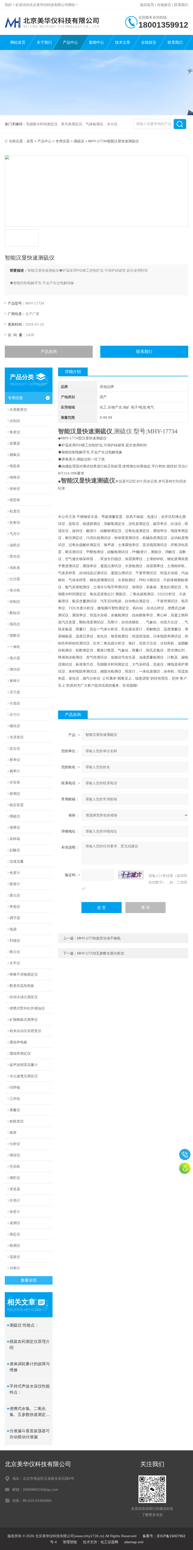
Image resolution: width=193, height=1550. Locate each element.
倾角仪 (15, 477)
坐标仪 (15, 489)
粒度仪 (15, 511)
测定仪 (15, 1234)
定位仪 (15, 748)
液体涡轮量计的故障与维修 (30, 1367)
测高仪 (15, 624)
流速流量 (17, 861)
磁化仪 (15, 726)
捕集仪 (15, 455)
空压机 (15, 1166)
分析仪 (15, 1144)
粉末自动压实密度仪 (25, 1031)
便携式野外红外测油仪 (27, 1008)
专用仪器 (63, 141)
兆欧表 (15, 568)
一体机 (15, 647)
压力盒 (15, 692)
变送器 (15, 1189)
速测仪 (15, 1223)
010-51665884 (184, 1154)
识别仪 (15, 421)
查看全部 (29, 1280)
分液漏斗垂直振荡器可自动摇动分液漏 (30, 1434)
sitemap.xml (133, 1542)
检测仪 (15, 1245)
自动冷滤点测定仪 (24, 997)
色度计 (15, 873)
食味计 (15, 681)
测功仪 (15, 669)
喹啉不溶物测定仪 (24, 974)
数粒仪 (15, 613)
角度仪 (15, 432)
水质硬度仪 (18, 409)
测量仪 (15, 1110)
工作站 (15, 1099)
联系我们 (181, 5)
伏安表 (15, 782)
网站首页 (17, 42)
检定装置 (17, 805)
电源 (13, 929)
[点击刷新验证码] (130, 875)
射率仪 (15, 760)
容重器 (15, 443)
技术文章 (122, 42)
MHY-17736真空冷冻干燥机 (99, 938)
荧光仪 (15, 556)
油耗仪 (15, 545)
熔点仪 (15, 952)
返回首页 (147, 5)
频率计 (15, 771)
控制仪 (15, 602)
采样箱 (15, 839)
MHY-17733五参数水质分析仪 (100, 953)
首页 (29, 141)
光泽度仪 (17, 737)
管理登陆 (70, 1542)
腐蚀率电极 (18, 1042)
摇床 (13, 1132)
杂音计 (15, 1212)
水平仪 (15, 963)
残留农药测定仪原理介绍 (30, 1344)
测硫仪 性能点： (24, 1325)
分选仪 (15, 703)
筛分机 (15, 590)
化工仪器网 (109, 1542)
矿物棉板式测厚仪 (24, 1020)
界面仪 (15, 907)
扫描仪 (15, 940)
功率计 (15, 1268)
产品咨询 (49, 351)
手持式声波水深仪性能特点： (30, 1389)
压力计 (15, 714)
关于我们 (44, 42)
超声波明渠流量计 (24, 1065)
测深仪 (15, 1155)
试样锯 (15, 1087)
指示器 (15, 658)
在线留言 (164, 5)
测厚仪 (15, 827)
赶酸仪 (15, 850)
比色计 (15, 1200)
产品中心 (70, 42)
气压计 (15, 534)
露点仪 (15, 895)
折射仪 (15, 522)
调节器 (15, 918)
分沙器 (15, 579)
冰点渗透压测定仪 (24, 1076)
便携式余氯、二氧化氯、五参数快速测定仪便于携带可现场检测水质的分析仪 (30, 1412)
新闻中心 (96, 42)
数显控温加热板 (22, 986)
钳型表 (15, 500)
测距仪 (15, 1178)
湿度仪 (15, 1257)
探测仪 (15, 794)
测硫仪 (79, 141)
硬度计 (15, 884)
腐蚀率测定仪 (20, 1053)
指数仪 (15, 635)
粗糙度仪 (17, 1121)
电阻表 (15, 466)
